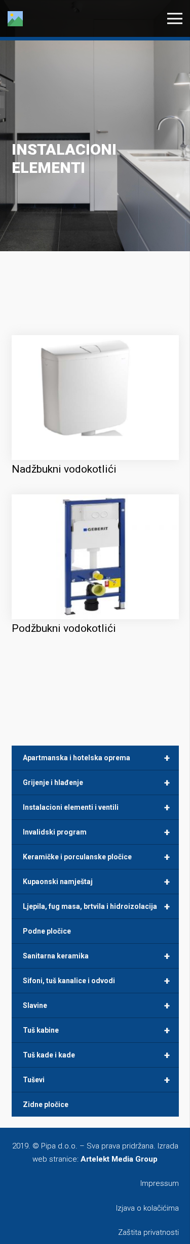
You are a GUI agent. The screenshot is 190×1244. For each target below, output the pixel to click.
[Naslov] (15, 18)
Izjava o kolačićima (147, 1208)
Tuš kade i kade (96, 1055)
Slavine (96, 1005)
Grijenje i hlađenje (96, 782)
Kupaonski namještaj (96, 882)
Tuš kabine (96, 1030)
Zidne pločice (45, 1104)
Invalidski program (96, 832)
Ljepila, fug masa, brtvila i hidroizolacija (96, 906)
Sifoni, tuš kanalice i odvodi (96, 981)
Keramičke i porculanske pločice (96, 857)
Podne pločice (47, 931)
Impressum (159, 1183)
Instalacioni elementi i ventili (96, 807)
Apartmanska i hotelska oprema (96, 758)
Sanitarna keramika (96, 956)
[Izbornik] (174, 18)
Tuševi (96, 1080)
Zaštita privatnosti (148, 1232)
